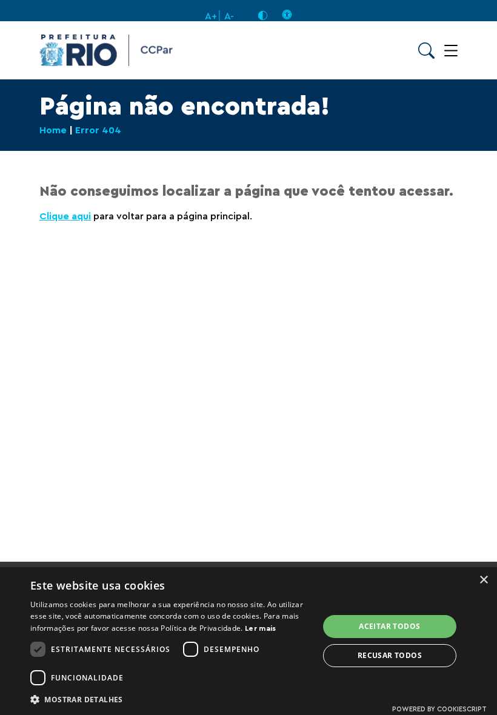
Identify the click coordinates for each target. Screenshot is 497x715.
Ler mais (260, 628)
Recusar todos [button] (390, 655)
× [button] (483, 580)
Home (53, 130)
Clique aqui (65, 216)
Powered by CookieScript (439, 709)
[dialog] (248, 641)
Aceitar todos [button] (389, 626)
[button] (170, 699)
